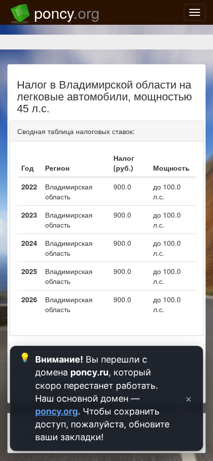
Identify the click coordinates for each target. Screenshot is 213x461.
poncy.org (56, 411)
